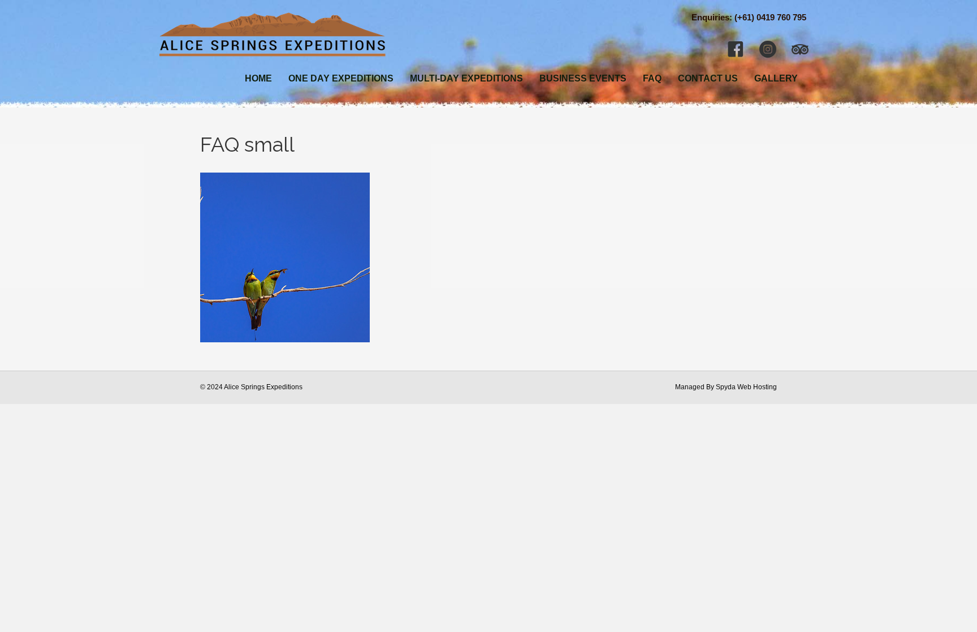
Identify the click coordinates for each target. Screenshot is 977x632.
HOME (258, 78)
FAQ (652, 78)
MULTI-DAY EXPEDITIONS (466, 78)
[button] (735, 49)
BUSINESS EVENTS (582, 78)
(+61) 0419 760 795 (770, 17)
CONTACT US (708, 78)
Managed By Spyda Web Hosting (726, 387)
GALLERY (776, 78)
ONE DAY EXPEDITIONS (341, 78)
